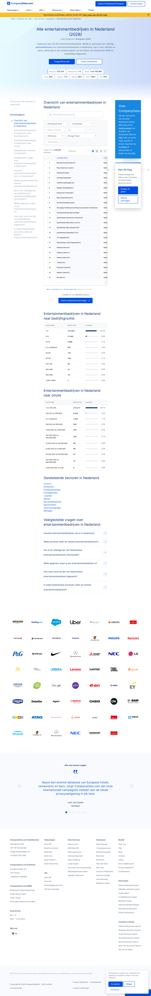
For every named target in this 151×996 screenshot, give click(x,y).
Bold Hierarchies (51, 864)
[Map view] (105, 151)
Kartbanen (49, 487)
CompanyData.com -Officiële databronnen (63, 289)
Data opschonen (74, 852)
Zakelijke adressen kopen (129, 889)
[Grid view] (97, 151)
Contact (121, 856)
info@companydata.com (20, 852)
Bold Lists (48, 856)
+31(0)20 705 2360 (18, 855)
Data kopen (75, 10)
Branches (100, 856)
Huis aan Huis (102, 864)
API (133, 153)
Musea (47, 499)
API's (41, 10)
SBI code (100, 867)
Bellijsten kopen (125, 901)
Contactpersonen (103, 848)
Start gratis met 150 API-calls (95, 15)
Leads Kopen (73, 864)
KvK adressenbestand (127, 909)
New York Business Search (129, 946)
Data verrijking (74, 860)
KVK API (47, 877)
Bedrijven (100, 860)
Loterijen (48, 496)
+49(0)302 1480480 (18, 877)
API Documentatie (51, 889)
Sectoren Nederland (104, 871)
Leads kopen (123, 893)
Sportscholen (50, 505)
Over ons (122, 844)
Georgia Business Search (129, 938)
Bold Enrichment (51, 848)
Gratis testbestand (126, 912)
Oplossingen (12, 10)
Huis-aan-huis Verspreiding (79, 867)
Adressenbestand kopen (128, 885)
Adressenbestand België (128, 905)
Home (13, 19)
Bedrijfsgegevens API (53, 885)
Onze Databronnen (126, 864)
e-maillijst (123, 147)
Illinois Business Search (128, 942)
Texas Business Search (128, 934)
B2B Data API (73, 848)
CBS (120, 138)
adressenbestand (44, 47)
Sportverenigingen (52, 508)
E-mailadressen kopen (127, 897)
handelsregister (125, 128)
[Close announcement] (148, 15)
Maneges (48, 511)
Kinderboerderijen (52, 490)
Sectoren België (103, 875)
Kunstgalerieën (51, 493)
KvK (108, 50)
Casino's (48, 484)
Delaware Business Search (129, 930)
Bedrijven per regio (25, 19)
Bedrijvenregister (103, 852)
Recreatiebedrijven (52, 502)
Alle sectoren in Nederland (44, 19)
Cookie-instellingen (81, 988)
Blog (120, 852)
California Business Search (129, 926)
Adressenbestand (75, 856)
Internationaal (102, 879)
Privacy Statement (126, 867)
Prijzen (91, 10)
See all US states (125, 949)
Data (28, 10)
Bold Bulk (48, 852)
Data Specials (102, 844)
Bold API (47, 844)
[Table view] (93, 151)
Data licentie (73, 844)
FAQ (120, 848)
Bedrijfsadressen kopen (78, 871)
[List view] (101, 151)
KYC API (47, 881)
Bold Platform (50, 860)
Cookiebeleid (124, 871)
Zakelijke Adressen (76, 875)
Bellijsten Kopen (103, 883)
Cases (121, 860)
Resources (56, 10)
